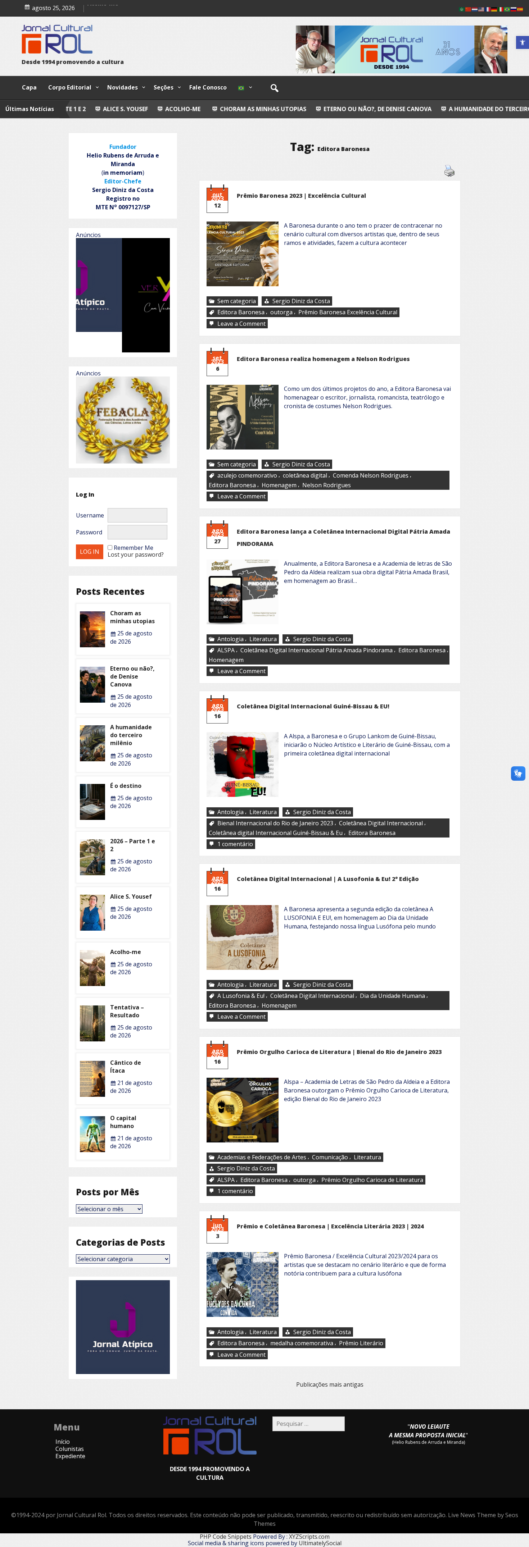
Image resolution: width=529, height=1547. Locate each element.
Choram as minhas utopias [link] (177, 109)
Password (89, 532)
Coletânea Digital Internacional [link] (381, 823)
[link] (522, 42)
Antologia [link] (230, 639)
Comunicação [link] (330, 1157)
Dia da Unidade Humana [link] (392, 996)
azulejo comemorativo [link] (247, 476)
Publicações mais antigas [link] (329, 1384)
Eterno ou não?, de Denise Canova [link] (291, 109)
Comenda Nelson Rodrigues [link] (370, 476)
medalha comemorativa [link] (301, 1343)
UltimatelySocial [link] (320, 1543)
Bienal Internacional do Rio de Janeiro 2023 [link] (275, 823)
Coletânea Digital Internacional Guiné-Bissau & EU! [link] (313, 706)
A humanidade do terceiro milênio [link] (417, 109)
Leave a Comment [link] (242, 323)
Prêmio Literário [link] (361, 1343)
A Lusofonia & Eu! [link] (240, 996)
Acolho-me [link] (96, 109)
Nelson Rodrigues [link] (326, 485)
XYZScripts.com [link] (309, 1537)
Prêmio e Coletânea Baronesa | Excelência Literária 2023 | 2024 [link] (330, 1226)
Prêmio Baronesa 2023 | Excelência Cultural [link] (301, 196)
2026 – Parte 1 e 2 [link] (132, 845)
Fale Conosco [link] (208, 87)
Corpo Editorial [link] (69, 87)
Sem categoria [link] (236, 301)
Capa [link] (29, 87)
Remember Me (133, 548)
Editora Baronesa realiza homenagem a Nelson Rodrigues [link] (323, 359)
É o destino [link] (125, 786)
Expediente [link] (70, 1456)
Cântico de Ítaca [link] (125, 1066)
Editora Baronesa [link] (240, 312)
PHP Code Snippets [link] (226, 1537)
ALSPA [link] (226, 650)
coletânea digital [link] (305, 476)
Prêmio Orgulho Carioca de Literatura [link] (372, 1180)
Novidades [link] (122, 87)
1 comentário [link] (235, 844)
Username (90, 515)
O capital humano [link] (123, 1122)
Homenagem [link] (279, 485)
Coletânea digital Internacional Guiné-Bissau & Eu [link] (276, 832)
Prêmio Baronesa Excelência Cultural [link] (347, 312)
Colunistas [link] (69, 1449)
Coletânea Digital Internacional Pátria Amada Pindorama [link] (316, 650)
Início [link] (62, 1442)
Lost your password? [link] (136, 554)
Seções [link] (163, 87)
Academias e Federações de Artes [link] (261, 1157)
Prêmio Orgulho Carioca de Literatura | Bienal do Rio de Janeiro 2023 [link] (339, 1052)
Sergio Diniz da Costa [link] (301, 301)
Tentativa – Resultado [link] (127, 1011)
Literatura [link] (263, 639)
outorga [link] (281, 312)
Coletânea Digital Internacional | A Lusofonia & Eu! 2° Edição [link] (328, 879)
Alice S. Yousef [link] (108, 9)
